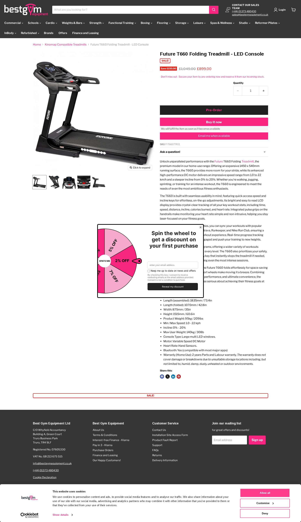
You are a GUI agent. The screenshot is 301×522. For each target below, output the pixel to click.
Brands (48, 33)
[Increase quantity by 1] (263, 91)
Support (157, 445)
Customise (262, 503)
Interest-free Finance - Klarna (111, 440)
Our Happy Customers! (107, 460)
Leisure (198, 23)
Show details (60, 514)
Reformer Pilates (266, 23)
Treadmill (248, 161)
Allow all (265, 492)
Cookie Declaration (44, 477)
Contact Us (159, 430)
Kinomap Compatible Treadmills (66, 44)
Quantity (238, 83)
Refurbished (29, 33)
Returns (157, 455)
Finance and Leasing (85, 33)
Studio (243, 23)
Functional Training (121, 23)
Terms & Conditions (105, 435)
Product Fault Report (165, 440)
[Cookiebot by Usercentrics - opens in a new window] (29, 515)
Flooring (163, 23)
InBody (9, 33)
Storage (181, 23)
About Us (98, 430)
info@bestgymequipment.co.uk (52, 463)
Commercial (12, 23)
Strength (95, 23)
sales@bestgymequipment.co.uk (250, 14)
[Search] (213, 10)
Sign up (257, 440)
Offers (63, 33)
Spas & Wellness (221, 23)
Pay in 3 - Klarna (102, 445)
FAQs (155, 450)
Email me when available (214, 135)
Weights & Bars (72, 23)
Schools (33, 23)
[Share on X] (167, 376)
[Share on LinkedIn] (173, 376)
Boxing (145, 23)
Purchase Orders (103, 450)
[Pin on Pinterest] (179, 376)
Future (218, 161)
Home (37, 44)
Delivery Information (165, 460)
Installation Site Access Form (170, 435)
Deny (265, 513)
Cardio (50, 23)
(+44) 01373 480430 (244, 11)
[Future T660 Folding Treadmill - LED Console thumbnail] (39, 182)
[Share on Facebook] (162, 376)
